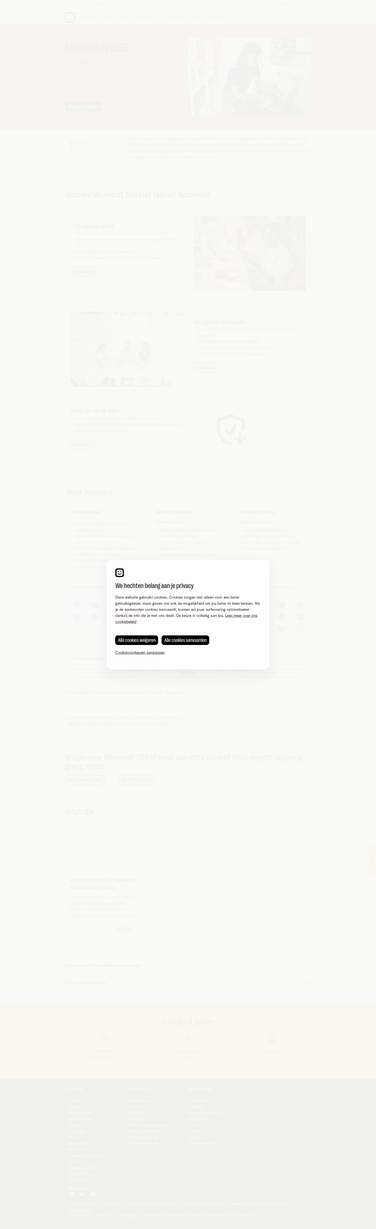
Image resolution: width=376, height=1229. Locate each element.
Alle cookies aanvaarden (185, 640)
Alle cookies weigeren (137, 640)
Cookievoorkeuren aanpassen (140, 653)
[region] (188, 614)
